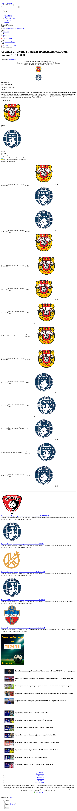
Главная (40, 772)
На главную (8, 15)
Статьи (7, 22)
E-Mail (40, 780)
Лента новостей (10, 18)
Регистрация (5, 3)
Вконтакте (40, 779)
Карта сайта (40, 775)
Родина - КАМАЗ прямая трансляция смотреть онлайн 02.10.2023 (23, 600)
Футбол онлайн (40, 782)
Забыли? (12, 804)
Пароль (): (10, 804)
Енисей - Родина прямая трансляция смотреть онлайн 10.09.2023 (23, 628)
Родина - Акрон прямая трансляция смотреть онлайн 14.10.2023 (22, 544)
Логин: (7, 800)
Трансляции (8, 17)
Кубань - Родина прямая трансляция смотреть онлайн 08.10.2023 (23, 572)
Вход (10, 3)
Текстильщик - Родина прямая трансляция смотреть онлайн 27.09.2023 (25, 516)
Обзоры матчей (9, 20)
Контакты (40, 777)
